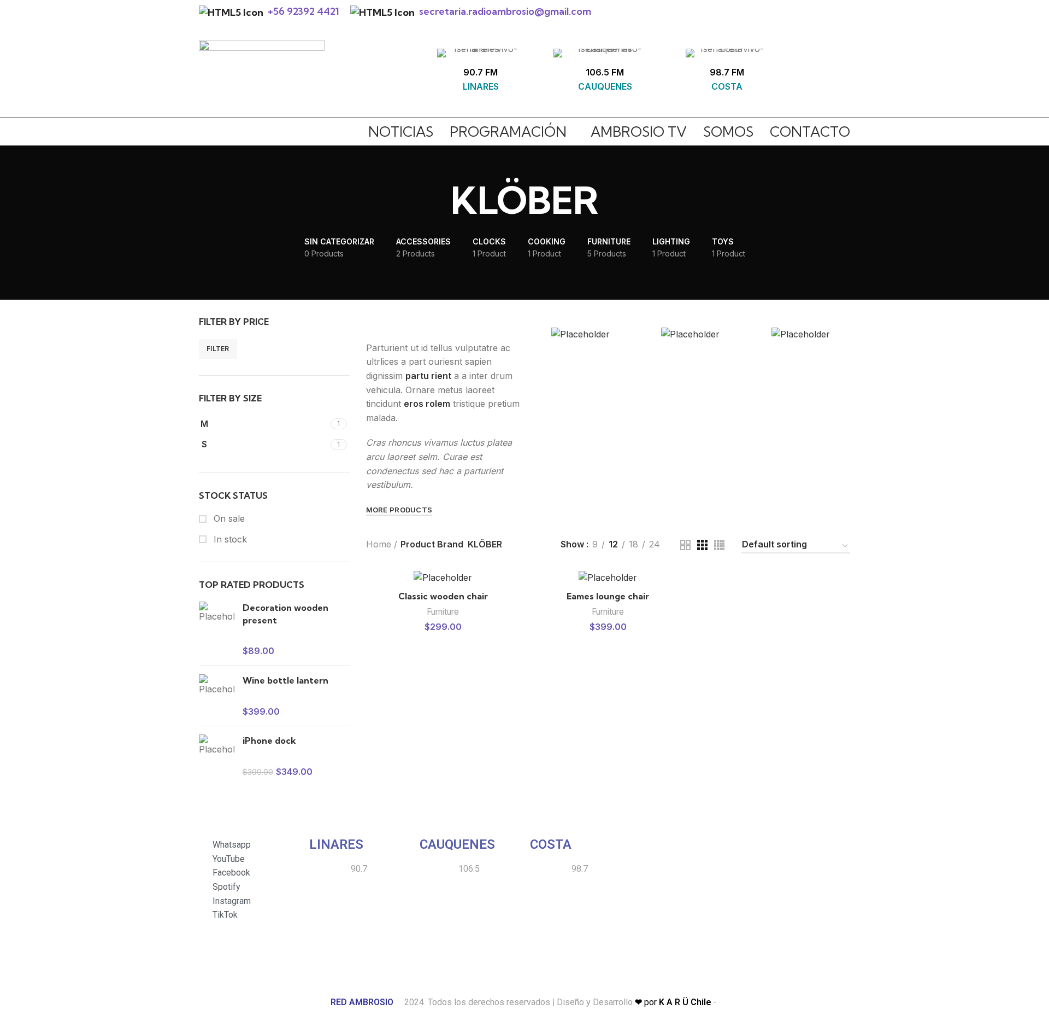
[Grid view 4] (719, 545)
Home (378, 544)
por (673, 1002)
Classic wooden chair (443, 596)
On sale (228, 518)
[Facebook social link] (786, 74)
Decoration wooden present (285, 613)
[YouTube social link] (815, 74)
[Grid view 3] (702, 545)
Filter (218, 349)
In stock (229, 539)
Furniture (443, 611)
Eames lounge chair (608, 596)
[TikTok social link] (843, 74)
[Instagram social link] (800, 74)
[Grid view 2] (685, 545)
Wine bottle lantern (285, 680)
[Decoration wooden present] (216, 629)
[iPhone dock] (216, 756)
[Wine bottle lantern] (216, 696)
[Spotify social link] (829, 74)
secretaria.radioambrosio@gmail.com (505, 11)
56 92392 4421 (306, 11)
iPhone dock (269, 740)
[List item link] (690, 846)
